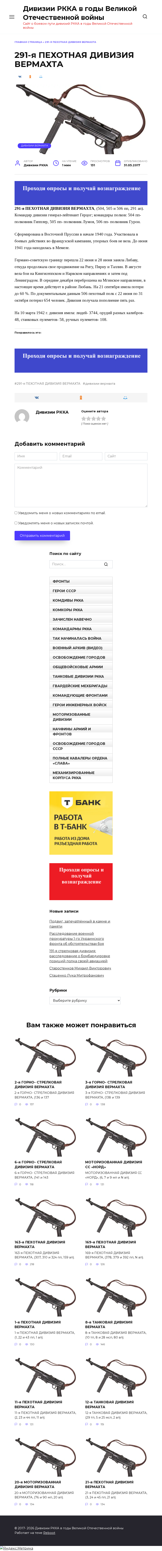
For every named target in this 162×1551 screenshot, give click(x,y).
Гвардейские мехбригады (80, 686)
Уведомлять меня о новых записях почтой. (56, 523)
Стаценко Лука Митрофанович (76, 975)
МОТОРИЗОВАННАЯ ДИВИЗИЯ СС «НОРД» (113, 1164)
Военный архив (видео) (78, 648)
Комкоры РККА (68, 610)
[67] (81, 370)
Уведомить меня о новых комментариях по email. (62, 513)
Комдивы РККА (68, 600)
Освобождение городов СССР (79, 746)
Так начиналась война (77, 638)
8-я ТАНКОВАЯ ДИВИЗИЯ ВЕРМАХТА (108, 1324)
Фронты (61, 581)
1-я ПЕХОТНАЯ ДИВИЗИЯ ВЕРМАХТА (38, 1324)
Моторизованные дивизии (71, 717)
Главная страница (28, 42)
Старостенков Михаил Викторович (80, 968)
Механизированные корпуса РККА (73, 775)
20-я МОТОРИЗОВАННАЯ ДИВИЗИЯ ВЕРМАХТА (38, 1484)
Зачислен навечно (72, 619)
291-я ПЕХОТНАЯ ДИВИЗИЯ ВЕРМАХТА (48, 384)
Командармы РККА (72, 629)
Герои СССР (64, 591)
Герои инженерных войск (80, 705)
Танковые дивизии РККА (78, 677)
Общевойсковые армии (78, 667)
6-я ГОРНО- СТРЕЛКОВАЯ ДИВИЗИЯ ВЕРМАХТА (38, 1164)
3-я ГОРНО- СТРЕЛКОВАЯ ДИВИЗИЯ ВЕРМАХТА (108, 1084)
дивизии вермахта (100, 384)
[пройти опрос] (81, 202)
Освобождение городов (79, 658)
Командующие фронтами (80, 696)
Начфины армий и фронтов (72, 731)
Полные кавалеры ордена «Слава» (80, 760)
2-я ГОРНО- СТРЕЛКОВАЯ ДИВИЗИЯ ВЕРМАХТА (38, 1084)
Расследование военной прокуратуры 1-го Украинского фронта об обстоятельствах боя (76, 939)
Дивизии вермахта (34, 145)
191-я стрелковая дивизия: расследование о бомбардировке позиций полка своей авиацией (79, 956)
